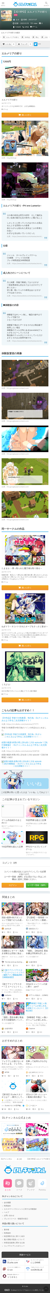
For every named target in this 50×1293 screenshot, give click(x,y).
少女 (46, 37)
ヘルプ (6, 1212)
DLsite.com (13, 1261)
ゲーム (34, 27)
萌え (37, 37)
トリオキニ (13, 1276)
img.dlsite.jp (11, 158)
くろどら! (6, 684)
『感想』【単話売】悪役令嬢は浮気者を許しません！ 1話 (37, 953)
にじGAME (37, 1261)
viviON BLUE (37, 1268)
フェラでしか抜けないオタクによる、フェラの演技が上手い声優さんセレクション (13, 1065)
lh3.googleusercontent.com (18, 388)
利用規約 (7, 1206)
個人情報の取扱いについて (14, 1239)
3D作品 (27, 37)
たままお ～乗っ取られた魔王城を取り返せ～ (22, 568)
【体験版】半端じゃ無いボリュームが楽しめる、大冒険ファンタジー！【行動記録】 (37, 1021)
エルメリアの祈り (12, 37)
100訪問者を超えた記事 (12, 846)
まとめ (19, 1159)
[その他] (39, 44)
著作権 (6, 1230)
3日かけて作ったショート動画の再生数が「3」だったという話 (36, 1097)
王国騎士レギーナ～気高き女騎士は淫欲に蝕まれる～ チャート (13, 953)
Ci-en (14, 1268)
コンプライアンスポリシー (14, 1246)
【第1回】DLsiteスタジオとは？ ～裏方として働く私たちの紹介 (13, 1097)
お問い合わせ (9, 1215)
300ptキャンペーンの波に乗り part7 (36, 985)
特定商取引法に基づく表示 (14, 1236)
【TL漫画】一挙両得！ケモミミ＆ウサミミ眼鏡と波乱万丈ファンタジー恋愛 (37, 921)
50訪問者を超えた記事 (36, 820)
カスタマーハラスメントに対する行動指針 (20, 1209)
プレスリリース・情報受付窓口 (16, 1219)
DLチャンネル (25, 4)
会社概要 (7, 1203)
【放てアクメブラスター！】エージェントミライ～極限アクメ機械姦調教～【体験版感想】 (13, 988)
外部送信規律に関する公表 (14, 1243)
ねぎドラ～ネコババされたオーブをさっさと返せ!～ (25, 626)
